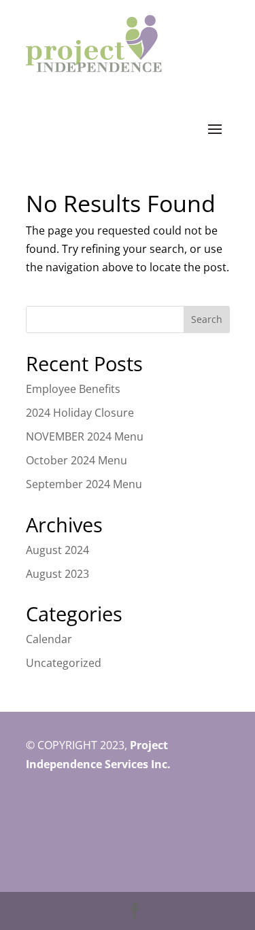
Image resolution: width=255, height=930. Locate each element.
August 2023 (57, 573)
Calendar (49, 639)
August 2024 (57, 549)
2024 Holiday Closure (80, 412)
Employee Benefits (73, 388)
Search (206, 319)
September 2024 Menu (84, 484)
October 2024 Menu (76, 460)
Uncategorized (63, 662)
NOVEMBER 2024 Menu (84, 436)
